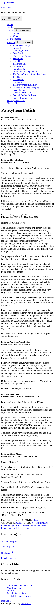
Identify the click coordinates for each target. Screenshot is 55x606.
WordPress (26, 603)
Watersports (18, 79)
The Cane (17, 77)
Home (10, 24)
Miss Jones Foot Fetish (17, 588)
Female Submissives (22, 98)
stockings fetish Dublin (19, 528)
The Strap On (19, 64)
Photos (16, 33)
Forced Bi (17, 48)
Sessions (11, 27)
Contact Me (12, 103)
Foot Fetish (18, 53)
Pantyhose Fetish (21, 69)
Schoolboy (18, 58)
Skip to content (8, 2)
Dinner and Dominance (24, 56)
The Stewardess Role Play (25, 85)
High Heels (18, 61)
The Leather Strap (21, 45)
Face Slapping (19, 90)
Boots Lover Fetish (22, 92)
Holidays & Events (16, 100)
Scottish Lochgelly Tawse (25, 95)
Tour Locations (14, 39)
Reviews (11, 42)
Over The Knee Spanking (25, 71)
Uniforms (17, 82)
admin (35, 520)
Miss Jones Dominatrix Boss (20, 585)
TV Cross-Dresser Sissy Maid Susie (29, 74)
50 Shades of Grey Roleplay (26, 87)
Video (15, 36)
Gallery (10, 30)
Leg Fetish (18, 66)
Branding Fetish (20, 50)
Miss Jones (6, 7)
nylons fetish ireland (20, 525)
